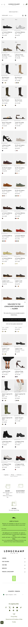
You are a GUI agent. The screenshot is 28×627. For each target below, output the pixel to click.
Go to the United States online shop (14, 319)
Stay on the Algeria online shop (14, 324)
